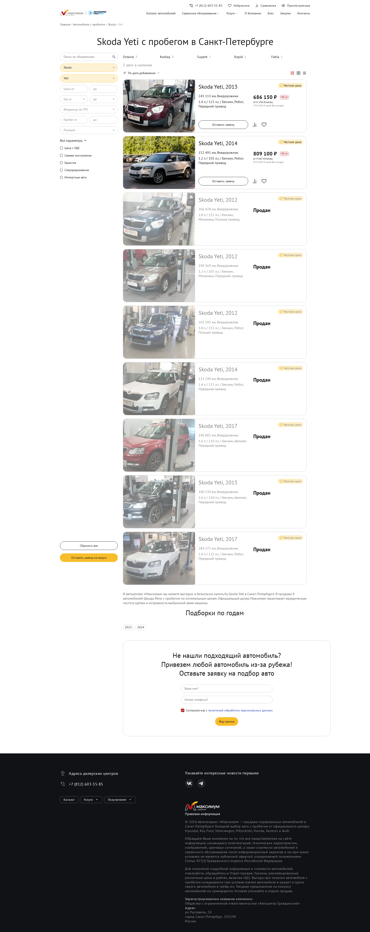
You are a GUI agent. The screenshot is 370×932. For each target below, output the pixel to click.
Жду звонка (226, 721)
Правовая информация (202, 814)
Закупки (285, 13)
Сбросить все (89, 546)
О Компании (253, 13)
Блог (271, 13)
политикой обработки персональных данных (240, 710)
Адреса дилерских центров (93, 773)
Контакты (303, 13)
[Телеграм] (201, 783)
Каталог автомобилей (161, 13)
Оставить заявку (223, 125)
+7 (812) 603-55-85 (86, 784)
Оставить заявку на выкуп (88, 558)
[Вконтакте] (189, 783)
